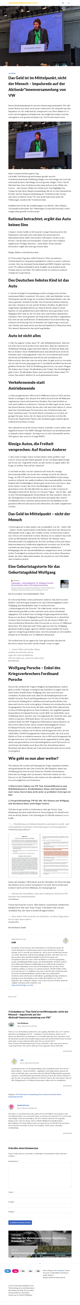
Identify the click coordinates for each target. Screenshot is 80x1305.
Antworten (67, 1051)
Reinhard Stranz (23, 1105)
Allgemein (11, 73)
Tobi (21, 1060)
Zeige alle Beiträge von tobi (22, 985)
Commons (61, 1270)
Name (11, 1192)
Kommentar (13, 1161)
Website (11, 1212)
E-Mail (11, 1202)
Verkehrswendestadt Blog (23, 3)
